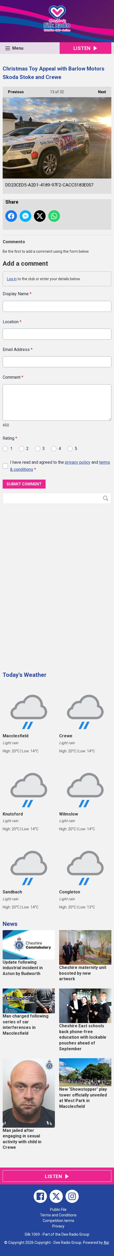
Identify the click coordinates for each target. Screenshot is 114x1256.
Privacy (58, 1226)
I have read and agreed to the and (60, 466)
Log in (12, 279)
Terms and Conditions (58, 1215)
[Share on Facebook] (11, 216)
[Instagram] (72, 1196)
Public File (58, 1209)
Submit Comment (24, 484)
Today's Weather (24, 675)
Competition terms (58, 1220)
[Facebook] (40, 1196)
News (10, 924)
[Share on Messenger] (25, 216)
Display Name (17, 293)
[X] (56, 1196)
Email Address (18, 349)
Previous (13, 92)
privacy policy (77, 462)
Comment (13, 377)
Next (99, 92)
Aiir (106, 1242)
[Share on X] (40, 216)
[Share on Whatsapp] (54, 216)
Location (12, 321)
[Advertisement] (42, 586)
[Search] (106, 498)
